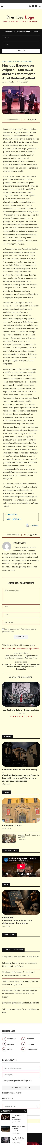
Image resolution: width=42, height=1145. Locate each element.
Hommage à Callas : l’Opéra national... (18, 1128)
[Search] (40, 6)
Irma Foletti (9, 82)
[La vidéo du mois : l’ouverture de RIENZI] (9, 838)
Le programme (14, 519)
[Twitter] (30, 6)
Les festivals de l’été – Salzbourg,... (18, 1117)
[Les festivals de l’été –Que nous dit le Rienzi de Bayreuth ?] (21, 694)
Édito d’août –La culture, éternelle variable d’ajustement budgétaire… (17, 920)
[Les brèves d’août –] (21, 810)
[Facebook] (27, 6)
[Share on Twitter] (31, 120)
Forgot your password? (12, 1093)
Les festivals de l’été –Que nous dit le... (21, 710)
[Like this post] (26, 120)
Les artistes (12, 514)
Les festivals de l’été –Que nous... (18, 1139)
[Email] (36, 6)
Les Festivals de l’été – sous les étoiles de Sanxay (19, 993)
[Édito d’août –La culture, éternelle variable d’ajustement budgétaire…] (21, 902)
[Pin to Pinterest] (33, 120)
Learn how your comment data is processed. (21, 648)
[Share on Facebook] (28, 120)
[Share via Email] (35, 120)
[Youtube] (33, 6)
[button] (21, 514)
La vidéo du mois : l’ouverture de (29, 836)
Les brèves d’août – (12, 825)
